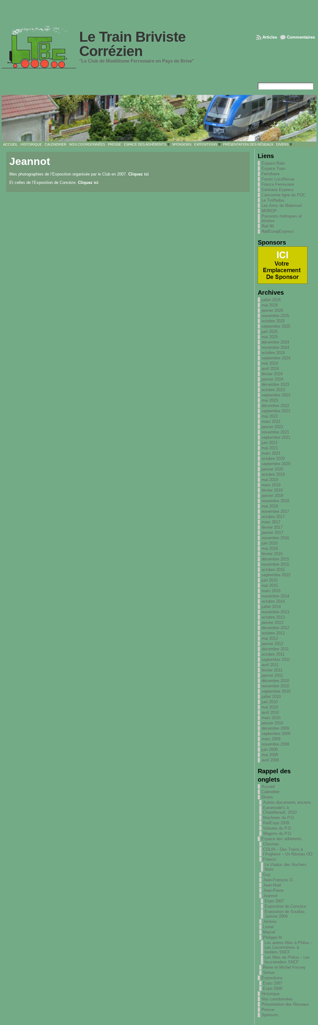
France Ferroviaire (277, 184)
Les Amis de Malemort (281, 205)
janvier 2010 (272, 723)
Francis (269, 859)
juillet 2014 (271, 606)
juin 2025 (269, 331)
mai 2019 (269, 479)
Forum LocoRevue (277, 179)
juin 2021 (269, 442)
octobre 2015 (273, 569)
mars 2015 (270, 590)
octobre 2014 (273, 601)
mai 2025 (269, 337)
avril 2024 (270, 368)
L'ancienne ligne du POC (283, 195)
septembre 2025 (275, 326)
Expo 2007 (274, 901)
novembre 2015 (275, 564)
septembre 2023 (275, 395)
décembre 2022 (275, 405)
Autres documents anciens (287, 802)
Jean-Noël (272, 885)
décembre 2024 (275, 342)
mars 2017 (270, 522)
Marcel (269, 932)
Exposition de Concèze (285, 906)
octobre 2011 (272, 654)
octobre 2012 (273, 633)
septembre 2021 (275, 437)
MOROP (269, 210)
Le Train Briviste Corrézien (132, 44)
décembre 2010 (275, 680)
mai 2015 (269, 585)
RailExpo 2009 (276, 823)
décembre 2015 (275, 559)
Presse (267, 1009)
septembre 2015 (275, 575)
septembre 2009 (275, 733)
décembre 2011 (275, 649)
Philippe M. (273, 937)
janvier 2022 (272, 426)
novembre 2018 (275, 500)
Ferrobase (270, 173)
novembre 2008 (275, 744)
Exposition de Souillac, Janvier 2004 (285, 914)
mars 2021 (270, 453)
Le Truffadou (272, 200)
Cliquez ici (138, 174)
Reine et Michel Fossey (284, 967)
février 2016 (272, 553)
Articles (269, 37)
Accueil (268, 786)
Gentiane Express (277, 189)
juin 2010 (269, 702)
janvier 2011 (272, 675)
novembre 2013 (275, 612)
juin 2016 (269, 543)
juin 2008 (269, 749)
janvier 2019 (272, 495)
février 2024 (272, 374)
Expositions (272, 978)
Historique (270, 993)
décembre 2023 (275, 384)
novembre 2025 (275, 315)
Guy (266, 874)
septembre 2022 (275, 411)
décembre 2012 (275, 627)
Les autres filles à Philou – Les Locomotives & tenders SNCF (288, 947)
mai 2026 (269, 305)
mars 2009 (270, 739)
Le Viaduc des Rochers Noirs (286, 867)
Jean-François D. (278, 880)
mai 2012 (269, 638)
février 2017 (272, 527)
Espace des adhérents (281, 838)
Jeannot (270, 895)
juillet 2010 (271, 696)
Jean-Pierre (273, 890)
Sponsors (270, 1015)
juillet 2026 (271, 299)
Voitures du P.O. (277, 828)
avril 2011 (270, 664)
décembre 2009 (275, 728)
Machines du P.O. (279, 817)
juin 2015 (269, 580)
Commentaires (301, 37)
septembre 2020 (275, 463)
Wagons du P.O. (277, 833)
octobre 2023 (273, 389)
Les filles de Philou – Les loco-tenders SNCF (287, 959)
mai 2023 (269, 400)
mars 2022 (270, 421)
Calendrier (270, 791)
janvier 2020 (272, 469)
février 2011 (271, 670)
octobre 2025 (273, 321)
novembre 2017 (275, 511)
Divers (267, 797)
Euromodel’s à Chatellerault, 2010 (280, 810)
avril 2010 (270, 712)
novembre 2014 (275, 596)
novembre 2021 (275, 432)
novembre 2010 (275, 686)
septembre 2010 (275, 691)
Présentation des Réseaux (285, 1004)
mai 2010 (269, 707)
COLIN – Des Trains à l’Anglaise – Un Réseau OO (287, 851)
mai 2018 (269, 506)
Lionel (268, 926)
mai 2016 (269, 548)
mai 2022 (269, 416)
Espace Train (273, 168)
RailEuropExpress (277, 231)
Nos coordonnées (277, 999)
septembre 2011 (275, 659)
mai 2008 (269, 754)
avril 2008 (270, 760)
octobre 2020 (273, 458)
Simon (269, 972)
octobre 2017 (273, 516)
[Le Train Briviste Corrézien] (159, 118)
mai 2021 (269, 448)
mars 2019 (270, 485)
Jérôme (269, 921)
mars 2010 (270, 717)
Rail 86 (267, 226)
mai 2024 (269, 363)
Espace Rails (273, 163)
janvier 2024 (272, 379)
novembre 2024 (275, 347)
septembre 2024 (275, 358)
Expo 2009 (272, 988)
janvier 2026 (272, 310)
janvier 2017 (272, 532)
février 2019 (272, 490)
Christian (271, 844)
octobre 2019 (273, 474)
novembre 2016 (275, 538)
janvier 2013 (272, 622)
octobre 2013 (273, 617)
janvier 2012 (272, 643)
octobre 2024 (273, 352)
